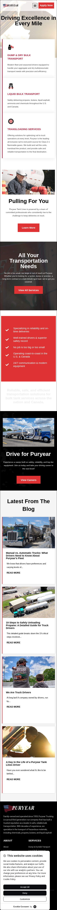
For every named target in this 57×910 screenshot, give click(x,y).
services (34, 840)
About (7, 840)
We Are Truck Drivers (18, 692)
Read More (13, 573)
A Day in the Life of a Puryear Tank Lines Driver (26, 763)
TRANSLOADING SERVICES (24, 129)
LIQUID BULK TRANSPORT (23, 94)
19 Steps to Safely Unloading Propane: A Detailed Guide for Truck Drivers (27, 625)
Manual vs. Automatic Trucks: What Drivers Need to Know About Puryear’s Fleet (27, 556)
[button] (35, 5)
